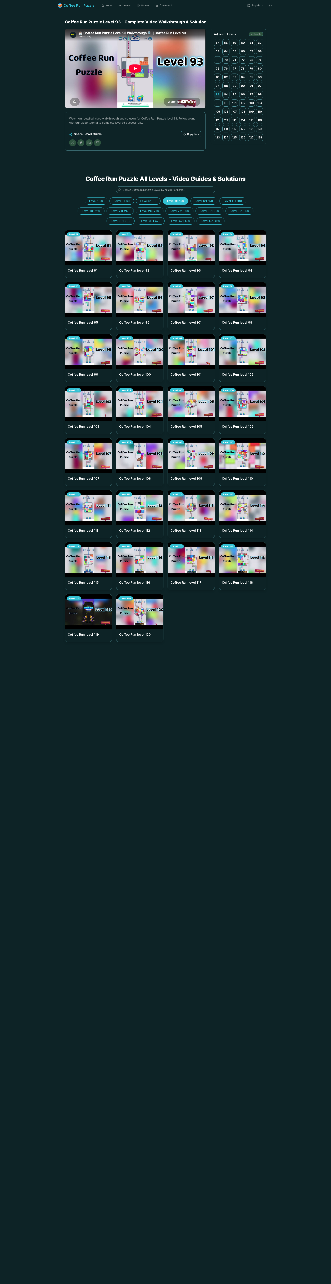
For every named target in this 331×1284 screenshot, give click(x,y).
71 (234, 60)
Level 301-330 (209, 211)
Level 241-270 (149, 211)
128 (259, 137)
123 (217, 137)
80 (260, 68)
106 (225, 111)
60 (243, 42)
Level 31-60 (122, 201)
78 (243, 68)
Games (145, 5)
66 (243, 51)
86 (260, 77)
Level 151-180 (233, 201)
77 (234, 68)
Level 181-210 (91, 211)
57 (217, 42)
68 (260, 51)
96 (243, 94)
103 (251, 103)
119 (234, 129)
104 (259, 103)
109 (251, 111)
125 (234, 137)
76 (226, 68)
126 (242, 137)
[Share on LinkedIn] (89, 142)
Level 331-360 (239, 211)
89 (234, 85)
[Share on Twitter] (72, 142)
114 (243, 120)
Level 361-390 (120, 221)
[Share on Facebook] (80, 142)
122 (259, 129)
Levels (127, 5)
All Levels (256, 34)
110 (260, 111)
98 (260, 94)
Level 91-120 (175, 201)
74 (259, 60)
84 (243, 77)
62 (260, 42)
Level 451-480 (210, 221)
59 (234, 42)
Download (166, 5)
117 (217, 129)
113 (234, 120)
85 (251, 77)
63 (217, 51)
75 (217, 68)
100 (225, 103)
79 (251, 68)
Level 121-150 (204, 201)
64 (226, 51)
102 (242, 103)
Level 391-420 (150, 221)
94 (226, 94)
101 (234, 103)
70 (226, 60)
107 (234, 111)
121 (251, 129)
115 (251, 120)
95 (234, 94)
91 (251, 85)
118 (226, 129)
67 (251, 51)
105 (217, 111)
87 (217, 85)
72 (243, 60)
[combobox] (255, 5)
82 (226, 77)
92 (260, 85)
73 (251, 60)
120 (242, 129)
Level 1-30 (96, 201)
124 (226, 137)
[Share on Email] (97, 142)
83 (234, 77)
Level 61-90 (148, 201)
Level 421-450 (180, 221)
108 (242, 111)
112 (226, 120)
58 (226, 42)
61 (251, 42)
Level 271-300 (179, 211)
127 (251, 137)
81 (217, 77)
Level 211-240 (120, 211)
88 (226, 85)
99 (217, 103)
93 (217, 94)
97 (251, 94)
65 (234, 51)
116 (260, 120)
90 (243, 85)
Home (109, 5)
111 (217, 120)
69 (217, 60)
